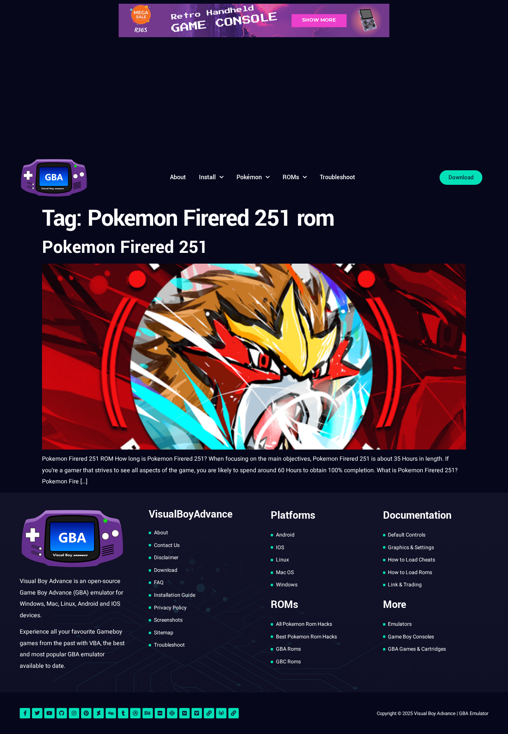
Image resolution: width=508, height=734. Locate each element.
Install (207, 177)
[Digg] (111, 713)
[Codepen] (172, 713)
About (178, 177)
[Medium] (184, 713)
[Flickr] (160, 713)
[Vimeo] (197, 713)
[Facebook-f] (25, 713)
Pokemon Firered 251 (125, 247)
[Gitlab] (221, 713)
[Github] (62, 713)
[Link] (209, 713)
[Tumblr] (123, 713)
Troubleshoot (337, 177)
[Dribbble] (135, 713)
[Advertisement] (254, 97)
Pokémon (249, 177)
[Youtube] (49, 713)
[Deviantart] (98, 713)
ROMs (291, 177)
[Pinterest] (86, 713)
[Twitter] (37, 713)
